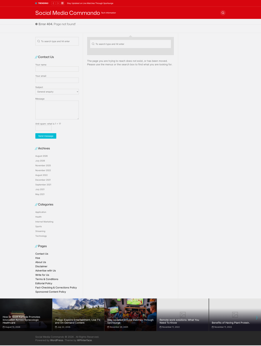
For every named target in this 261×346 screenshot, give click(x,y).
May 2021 (39, 194)
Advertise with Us (45, 270)
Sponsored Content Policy (50, 291)
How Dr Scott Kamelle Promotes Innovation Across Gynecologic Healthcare (21, 319)
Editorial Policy (43, 283)
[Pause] (62, 3)
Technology (41, 236)
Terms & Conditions (46, 279)
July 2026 (40, 160)
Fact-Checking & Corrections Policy (56, 287)
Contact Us (41, 253)
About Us (40, 262)
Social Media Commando (67, 13)
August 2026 (41, 156)
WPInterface (84, 340)
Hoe (37, 258)
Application (40, 212)
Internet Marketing (44, 221)
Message (39, 98)
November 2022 (43, 170)
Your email (40, 76)
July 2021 (39, 189)
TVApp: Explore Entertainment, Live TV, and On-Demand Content (78, 321)
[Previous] (53, 3)
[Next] (58, 3)
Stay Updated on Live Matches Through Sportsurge (90, 3)
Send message (45, 136)
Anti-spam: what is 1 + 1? (48, 123)
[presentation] (257, 318)
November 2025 (43, 165)
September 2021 (43, 184)
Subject (39, 87)
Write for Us (42, 274)
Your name (40, 64)
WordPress (56, 340)
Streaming (40, 231)
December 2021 (43, 180)
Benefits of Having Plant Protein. (231, 322)
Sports (38, 226)
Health (38, 217)
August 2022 (41, 175)
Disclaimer (41, 266)
